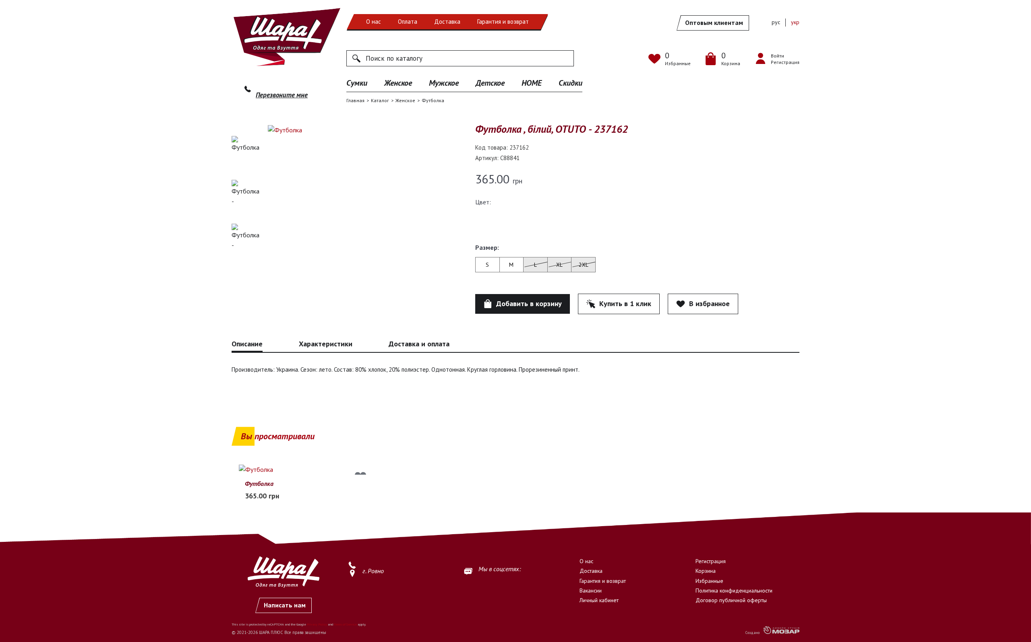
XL (559, 264)
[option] (246, 155)
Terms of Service (345, 624)
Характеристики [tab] (325, 343)
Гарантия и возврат (503, 21)
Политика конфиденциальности (734, 590)
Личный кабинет (599, 600)
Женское (398, 83)
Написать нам (285, 605)
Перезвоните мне (282, 95)
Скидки (570, 83)
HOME (532, 83)
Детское (490, 83)
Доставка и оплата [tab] (419, 343)
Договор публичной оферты (731, 600)
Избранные (709, 580)
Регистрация (711, 561)
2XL (583, 264)
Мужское (444, 83)
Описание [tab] (247, 343)
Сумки (356, 83)
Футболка (259, 483)
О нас (373, 21)
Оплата (407, 21)
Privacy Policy (317, 624)
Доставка (447, 21)
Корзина (706, 570)
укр (795, 22)
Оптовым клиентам (714, 23)
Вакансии (591, 590)
